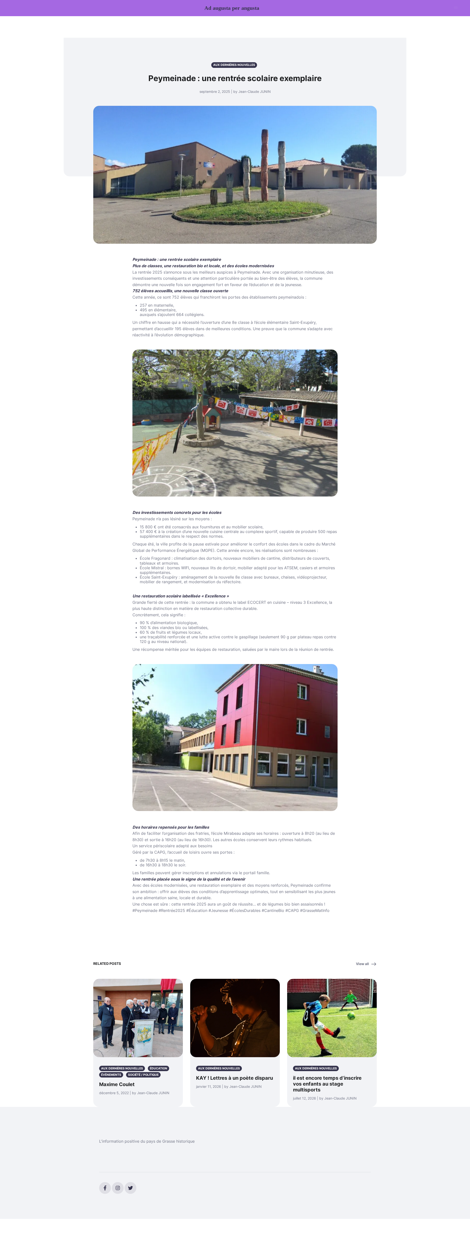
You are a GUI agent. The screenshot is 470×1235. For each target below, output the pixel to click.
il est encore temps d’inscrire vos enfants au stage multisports (327, 1084)
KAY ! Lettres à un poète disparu (234, 1078)
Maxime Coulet (117, 1084)
